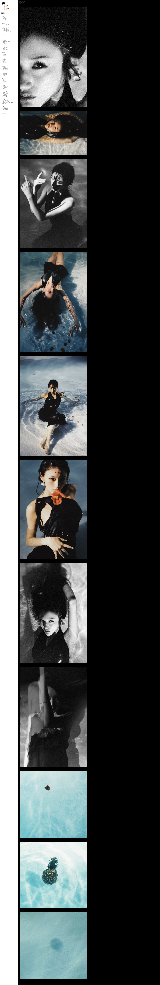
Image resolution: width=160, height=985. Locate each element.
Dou (3, 53)
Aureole (4, 66)
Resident (4, 73)
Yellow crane (5, 92)
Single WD (4, 58)
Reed (3, 88)
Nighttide (4, 98)
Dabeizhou (5, 87)
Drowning (4, 91)
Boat (3, 75)
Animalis (4, 19)
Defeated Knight (6, 41)
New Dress (5, 86)
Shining (4, 54)
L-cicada (4, 72)
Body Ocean (5, 49)
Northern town (5, 105)
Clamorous (5, 57)
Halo (3, 46)
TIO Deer (4, 95)
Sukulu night (5, 100)
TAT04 (3, 80)
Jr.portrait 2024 (5, 26)
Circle (3, 60)
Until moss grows (6, 43)
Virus (3, 42)
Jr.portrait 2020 (5, 30)
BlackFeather (5, 93)
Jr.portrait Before (6, 34)
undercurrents (5, 101)
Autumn (4, 81)
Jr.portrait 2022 (5, 28)
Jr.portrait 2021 (5, 29)
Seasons (4, 45)
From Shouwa (5, 68)
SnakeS (4, 40)
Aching (4, 62)
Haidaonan (5, 84)
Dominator (4, 89)
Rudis (3, 17)
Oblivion (4, 70)
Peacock (4, 59)
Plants (3, 21)
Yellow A (4, 79)
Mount (3, 61)
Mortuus (4, 18)
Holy (3, 106)
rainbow (4, 55)
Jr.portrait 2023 (5, 27)
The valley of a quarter (7, 102)
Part (3, 82)
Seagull (4, 107)
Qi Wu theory (5, 47)
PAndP (4, 99)
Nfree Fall (4, 65)
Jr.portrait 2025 (5, 24)
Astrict (3, 48)
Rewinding (4, 94)
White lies (4, 103)
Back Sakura (5, 108)
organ (3, 85)
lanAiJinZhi (5, 69)
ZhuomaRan (5, 96)
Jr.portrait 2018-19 (6, 31)
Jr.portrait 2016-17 (6, 33)
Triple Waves (5, 109)
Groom (4, 39)
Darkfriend (4, 74)
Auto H (4, 67)
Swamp (4, 38)
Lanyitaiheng (5, 64)
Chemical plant (5, 110)
